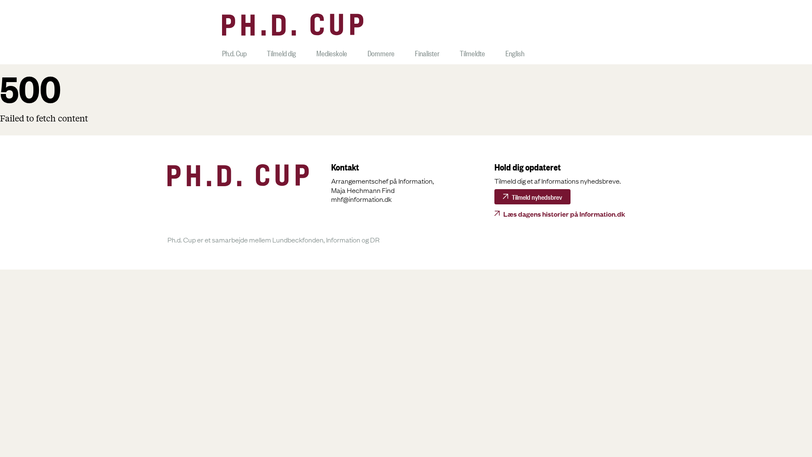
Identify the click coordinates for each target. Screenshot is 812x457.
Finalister (427, 52)
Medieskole (331, 52)
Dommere (381, 52)
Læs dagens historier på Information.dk (564, 213)
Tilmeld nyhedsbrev (537, 196)
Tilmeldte (472, 52)
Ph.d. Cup (234, 52)
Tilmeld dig (281, 52)
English (514, 52)
